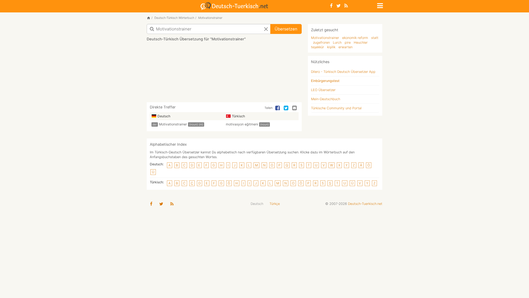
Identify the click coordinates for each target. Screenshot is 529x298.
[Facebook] (331, 5)
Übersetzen (286, 28)
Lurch (337, 42)
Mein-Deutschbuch (325, 99)
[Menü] (379, 5)
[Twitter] (338, 5)
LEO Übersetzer (323, 90)
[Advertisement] (224, 73)
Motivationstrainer (173, 124)
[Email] (295, 108)
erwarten (345, 47)
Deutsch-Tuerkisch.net (365, 204)
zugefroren (321, 42)
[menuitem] (257, 203)
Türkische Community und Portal (336, 108)
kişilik (331, 47)
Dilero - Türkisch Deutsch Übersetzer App (343, 72)
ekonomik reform (355, 38)
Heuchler (361, 42)
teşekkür (317, 47)
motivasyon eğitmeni (242, 124)
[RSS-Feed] (346, 5)
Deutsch (257, 204)
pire (348, 42)
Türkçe (274, 204)
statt (374, 38)
